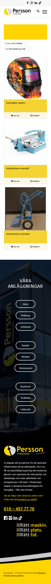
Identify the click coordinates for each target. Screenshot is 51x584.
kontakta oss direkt (27, 499)
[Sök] (36, 11)
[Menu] (43, 11)
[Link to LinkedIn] (36, 3)
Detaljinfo (36, 116)
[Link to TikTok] (40, 3)
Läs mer (16, 116)
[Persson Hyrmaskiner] (21, 11)
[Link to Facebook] (28, 3)
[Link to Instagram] (32, 3)
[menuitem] (36, 11)
